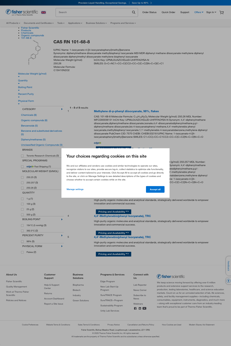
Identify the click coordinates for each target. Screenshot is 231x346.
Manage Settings (75, 189)
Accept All (155, 189)
